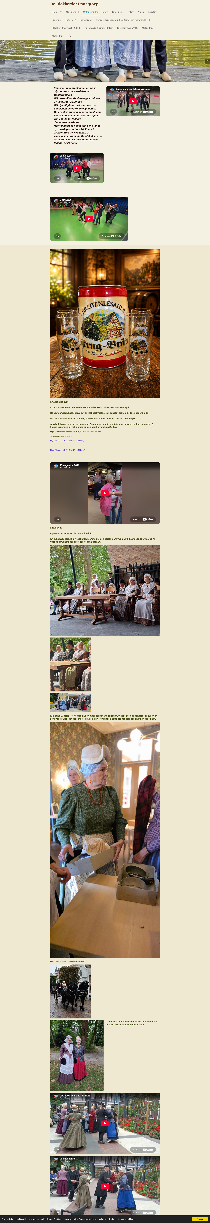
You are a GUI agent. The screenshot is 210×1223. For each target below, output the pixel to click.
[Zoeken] (69, 35)
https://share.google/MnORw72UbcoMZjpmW (67, 450)
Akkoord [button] (200, 1219)
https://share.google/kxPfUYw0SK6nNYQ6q (67, 441)
